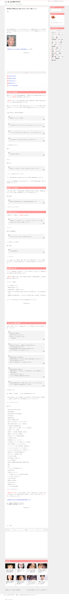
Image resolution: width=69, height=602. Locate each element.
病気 (60, 53)
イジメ (53, 30)
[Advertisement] (26, 20)
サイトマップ (11, 4)
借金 (62, 34)
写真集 (53, 37)
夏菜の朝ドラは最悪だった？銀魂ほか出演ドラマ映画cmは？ (42, 570)
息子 (53, 48)
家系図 (55, 44)
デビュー (54, 32)
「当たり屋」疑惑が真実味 (13, 85)
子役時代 (60, 42)
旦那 (57, 48)
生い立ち (54, 53)
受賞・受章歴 (60, 39)
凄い (57, 37)
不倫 (59, 34)
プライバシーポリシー (19, 4)
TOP (9, 594)
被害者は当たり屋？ (12, 83)
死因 (52, 49)
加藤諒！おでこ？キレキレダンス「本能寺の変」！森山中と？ (42, 582)
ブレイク (54, 34)
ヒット (60, 32)
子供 (56, 42)
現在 (53, 51)
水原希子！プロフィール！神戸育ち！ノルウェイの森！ (21, 570)
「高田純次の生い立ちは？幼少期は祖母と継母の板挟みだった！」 (19, 499)
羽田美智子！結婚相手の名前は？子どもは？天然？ (10, 582)
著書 (59, 56)
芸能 (7, 11)
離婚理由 (57, 58)
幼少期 (53, 46)
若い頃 (54, 56)
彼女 (61, 46)
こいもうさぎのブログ (12, 2)
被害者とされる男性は (12, 78)
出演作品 (54, 39)
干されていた (60, 44)
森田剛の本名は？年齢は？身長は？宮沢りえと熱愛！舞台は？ (21, 582)
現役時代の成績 (58, 51)
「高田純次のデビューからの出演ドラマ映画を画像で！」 (17, 49)
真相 (10, 525)
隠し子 (52, 58)
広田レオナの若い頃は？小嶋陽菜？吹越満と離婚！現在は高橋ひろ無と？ (10, 571)
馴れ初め (54, 60)
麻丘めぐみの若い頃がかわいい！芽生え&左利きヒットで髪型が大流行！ (32, 570)
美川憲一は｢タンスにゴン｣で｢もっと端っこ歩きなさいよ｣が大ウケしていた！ (32, 583)
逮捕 (62, 56)
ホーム (6, 4)
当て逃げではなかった (12, 80)
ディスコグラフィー (59, 30)
